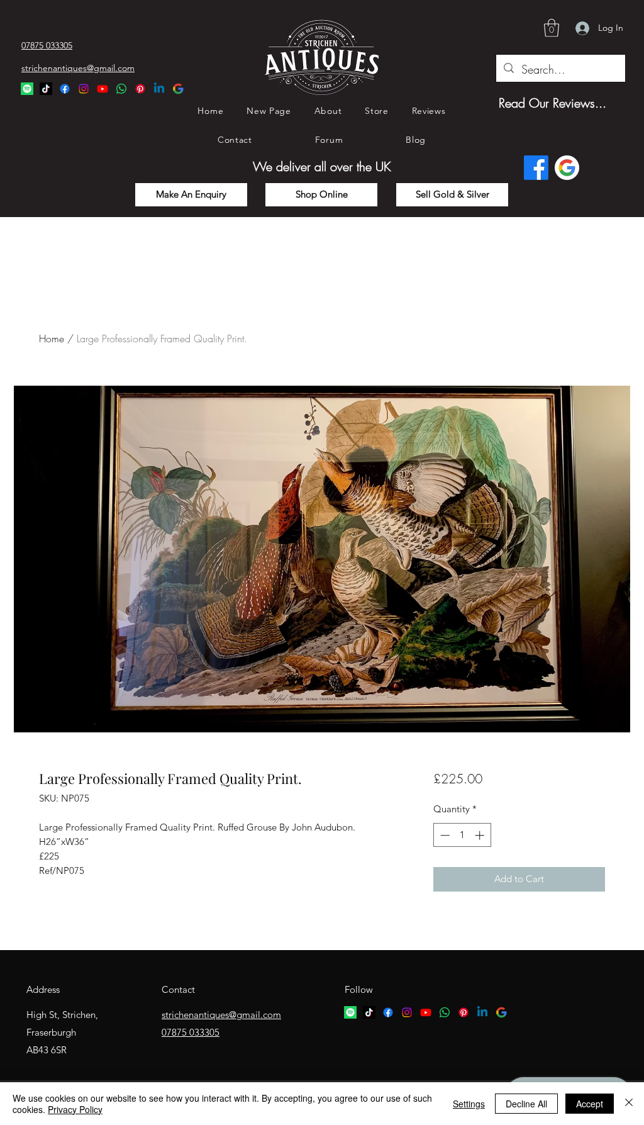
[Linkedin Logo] (159, 88)
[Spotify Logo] (27, 88)
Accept (589, 1103)
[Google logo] (567, 167)
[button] (551, 28)
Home (51, 338)
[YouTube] (102, 88)
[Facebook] (64, 88)
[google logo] (501, 1012)
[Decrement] (443, 835)
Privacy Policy (75, 1109)
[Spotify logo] (350, 1012)
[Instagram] (83, 88)
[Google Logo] (178, 88)
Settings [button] (469, 1103)
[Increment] (480, 835)
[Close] (628, 1103)
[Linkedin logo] (482, 1012)
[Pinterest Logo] (140, 88)
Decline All (526, 1103)
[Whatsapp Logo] (121, 88)
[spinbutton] (462, 835)
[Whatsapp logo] (444, 1012)
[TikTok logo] (369, 1012)
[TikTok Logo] (46, 88)
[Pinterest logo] (463, 1012)
